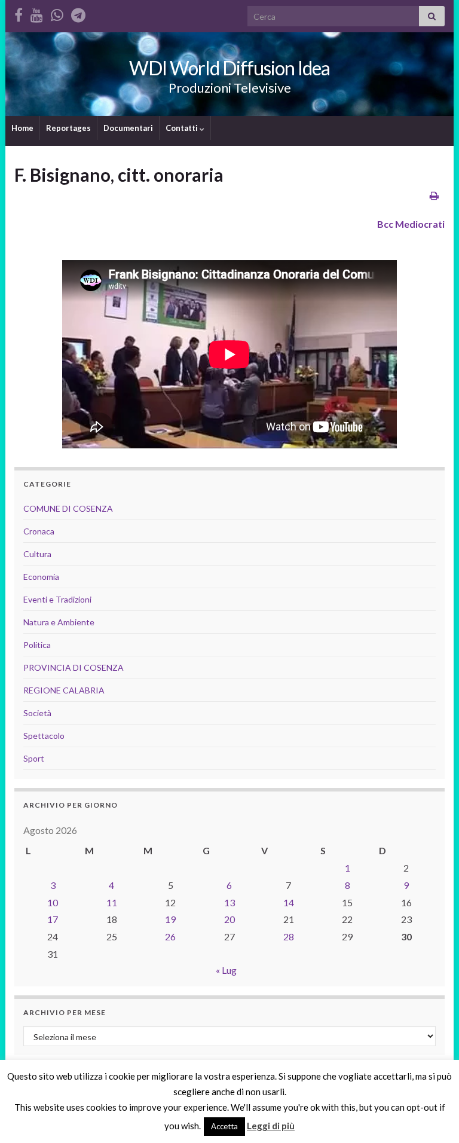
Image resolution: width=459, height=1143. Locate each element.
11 (111, 902)
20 (229, 919)
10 (52, 902)
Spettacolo (44, 736)
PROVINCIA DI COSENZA (73, 667)
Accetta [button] (224, 1126)
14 (288, 902)
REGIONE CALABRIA (64, 690)
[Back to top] (432, 1116)
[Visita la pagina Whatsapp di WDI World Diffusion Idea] (57, 13)
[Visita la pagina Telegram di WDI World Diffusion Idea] (78, 13)
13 (229, 902)
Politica (37, 645)
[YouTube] (36, 13)
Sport (33, 758)
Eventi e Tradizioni (57, 599)
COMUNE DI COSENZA (68, 508)
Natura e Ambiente (58, 622)
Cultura (37, 554)
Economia (41, 577)
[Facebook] (18, 13)
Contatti (183, 128)
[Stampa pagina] (434, 195)
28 (288, 936)
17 (52, 919)
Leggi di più (271, 1125)
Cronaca (38, 531)
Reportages (68, 128)
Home (22, 128)
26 (170, 936)
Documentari (128, 128)
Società (37, 713)
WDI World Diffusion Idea (229, 68)
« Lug (226, 970)
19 (170, 919)
